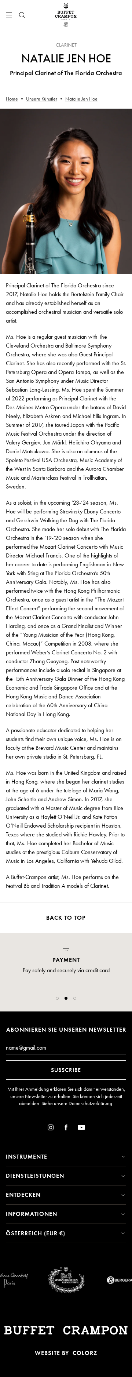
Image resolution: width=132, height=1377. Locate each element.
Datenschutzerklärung (90, 1103)
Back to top (66, 917)
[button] (57, 998)
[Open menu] (9, 15)
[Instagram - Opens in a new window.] (50, 1129)
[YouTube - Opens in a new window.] (81, 1129)
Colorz (85, 1352)
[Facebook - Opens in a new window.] (66, 1129)
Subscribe (66, 1070)
